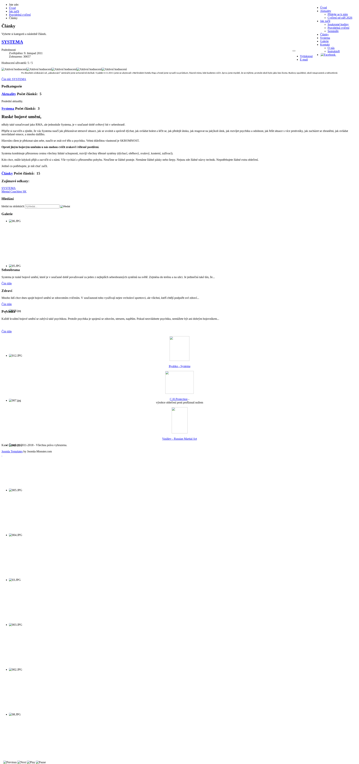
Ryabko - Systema (179, 366)
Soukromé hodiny (338, 24)
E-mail (304, 59)
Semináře (333, 31)
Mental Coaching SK (14, 191)
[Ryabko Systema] (179, 359)
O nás (331, 48)
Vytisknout (306, 56)
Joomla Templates (12, 451)
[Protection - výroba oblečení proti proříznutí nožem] (179, 392)
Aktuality (8, 94)
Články (7, 173)
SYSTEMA (12, 41)
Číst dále (6, 283)
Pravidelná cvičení (338, 27)
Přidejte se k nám (338, 14)
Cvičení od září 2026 (340, 17)
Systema (7, 108)
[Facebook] (328, 54)
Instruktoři (334, 51)
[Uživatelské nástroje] (293, 50)
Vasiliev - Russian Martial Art (179, 438)
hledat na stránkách (12, 206)
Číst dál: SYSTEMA (13, 79)
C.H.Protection (179, 399)
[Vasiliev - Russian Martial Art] (180, 432)
